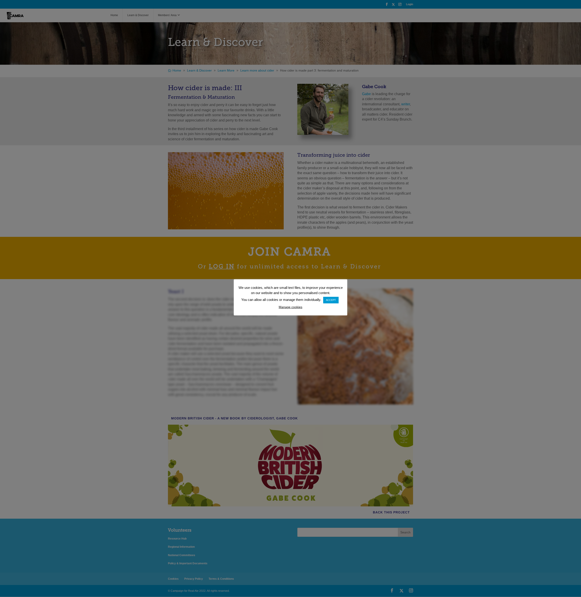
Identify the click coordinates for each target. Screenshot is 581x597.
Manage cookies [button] (290, 307)
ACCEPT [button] (331, 300)
